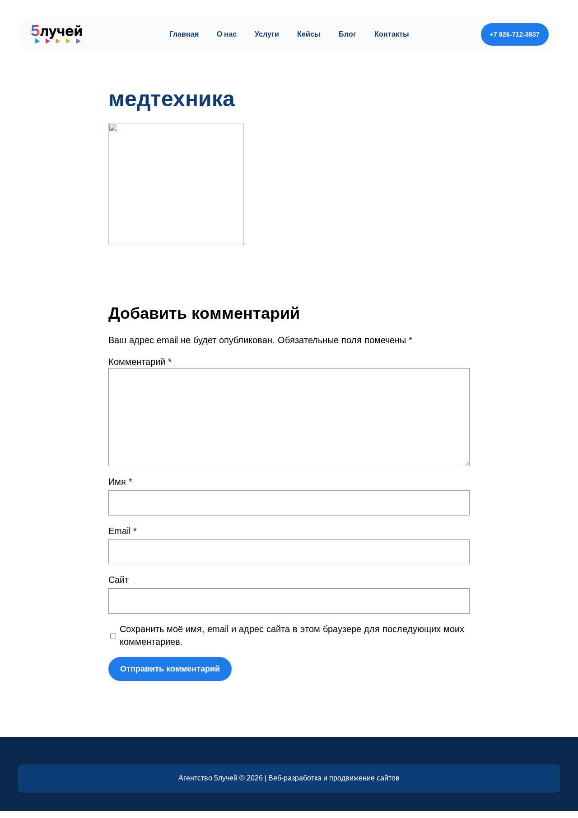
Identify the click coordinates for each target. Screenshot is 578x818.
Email (122, 531)
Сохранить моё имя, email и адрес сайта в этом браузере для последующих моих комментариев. (292, 635)
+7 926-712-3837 (515, 34)
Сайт (118, 580)
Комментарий (140, 362)
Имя (120, 482)
